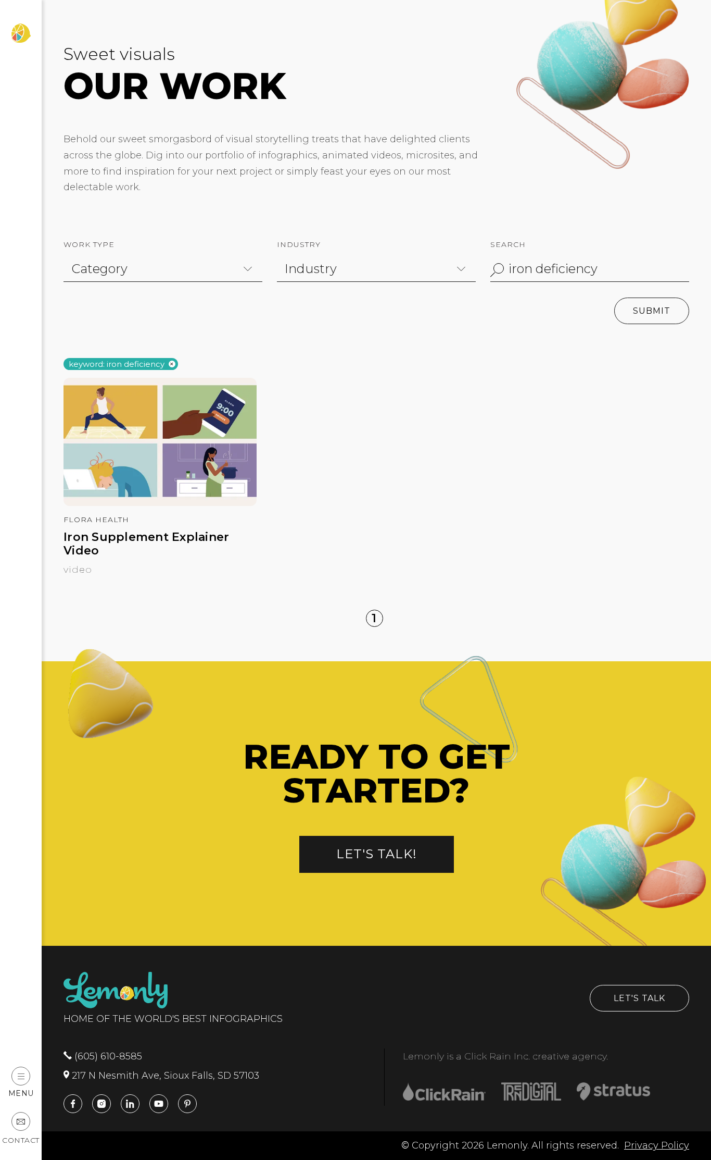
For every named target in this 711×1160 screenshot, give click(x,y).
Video (78, 569)
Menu (21, 1093)
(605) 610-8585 (107, 1056)
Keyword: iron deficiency (116, 364)
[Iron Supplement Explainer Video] (160, 503)
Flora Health (96, 519)
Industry (299, 244)
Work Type (89, 244)
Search (508, 244)
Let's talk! (376, 853)
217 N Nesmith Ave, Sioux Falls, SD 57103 (164, 1075)
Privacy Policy (656, 1145)
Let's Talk (639, 998)
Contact (21, 1140)
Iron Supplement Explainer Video (146, 544)
